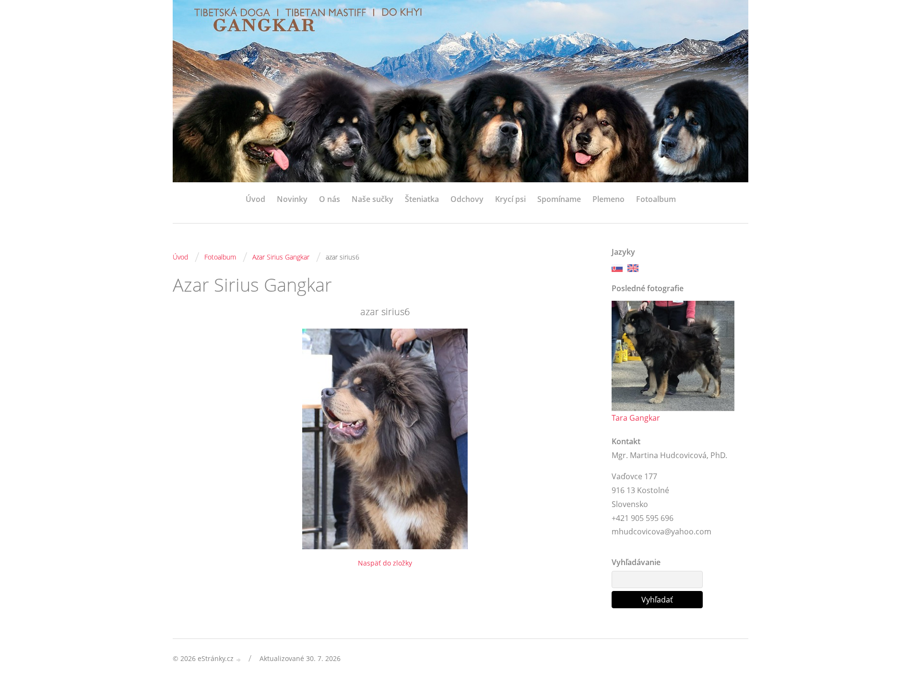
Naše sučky (372, 199)
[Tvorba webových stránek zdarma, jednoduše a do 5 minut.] (239, 659)
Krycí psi (510, 199)
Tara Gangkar (636, 418)
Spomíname (559, 199)
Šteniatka (422, 199)
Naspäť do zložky (385, 562)
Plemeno (608, 199)
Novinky (292, 199)
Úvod (255, 199)
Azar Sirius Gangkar (280, 256)
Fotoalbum (656, 199)
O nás (329, 199)
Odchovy (467, 199)
